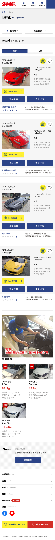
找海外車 (42, 6)
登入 (42, 524)
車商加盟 (10, 500)
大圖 (40, 51)
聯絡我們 (13, 99)
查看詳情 (40, 99)
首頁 (3, 12)
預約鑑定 (17, 524)
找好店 (33, 6)
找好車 (24, 6)
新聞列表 (28, 460)
